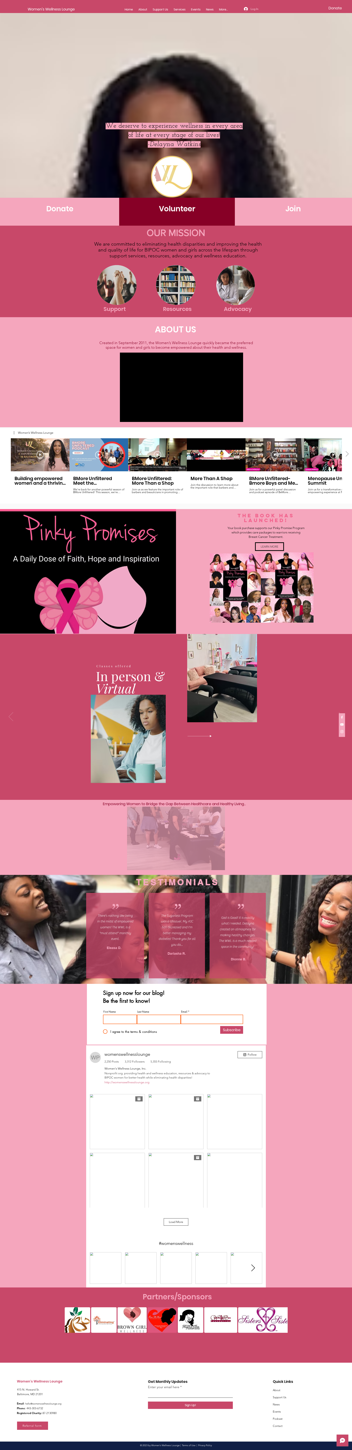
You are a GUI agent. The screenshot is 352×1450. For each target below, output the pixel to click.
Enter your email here (163, 1387)
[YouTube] (342, 724)
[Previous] (11, 717)
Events (277, 1411)
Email (184, 1011)
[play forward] (283, 1320)
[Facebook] (342, 717)
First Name (109, 1011)
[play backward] (69, 1320)
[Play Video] (40, 454)
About (276, 1390)
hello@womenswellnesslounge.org (43, 1403)
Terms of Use (188, 1445)
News (276, 1404)
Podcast (278, 1418)
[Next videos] (347, 454)
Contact (278, 1426)
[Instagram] (342, 732)
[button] (33, 432)
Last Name (143, 1011)
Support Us (279, 1397)
